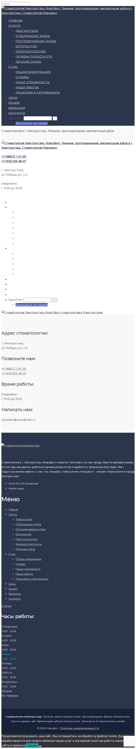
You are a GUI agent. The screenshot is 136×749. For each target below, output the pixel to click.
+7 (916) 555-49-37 (13, 161)
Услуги (14, 25)
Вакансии (16, 108)
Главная (15, 20)
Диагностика (27, 31)
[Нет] (40, 746)
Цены (13, 97)
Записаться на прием (32, 123)
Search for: (15, 118)
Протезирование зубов (36, 41)
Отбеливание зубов (33, 36)
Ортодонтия (26, 46)
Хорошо (32, 745)
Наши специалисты (33, 82)
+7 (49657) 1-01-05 (13, 157)
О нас (13, 67)
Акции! (14, 102)
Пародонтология (31, 51)
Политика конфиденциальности (80, 728)
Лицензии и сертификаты (38, 92)
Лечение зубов (28, 61)
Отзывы (22, 77)
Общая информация (33, 72)
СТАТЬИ (6, 606)
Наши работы (27, 87)
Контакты (16, 113)
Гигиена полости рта (34, 56)
